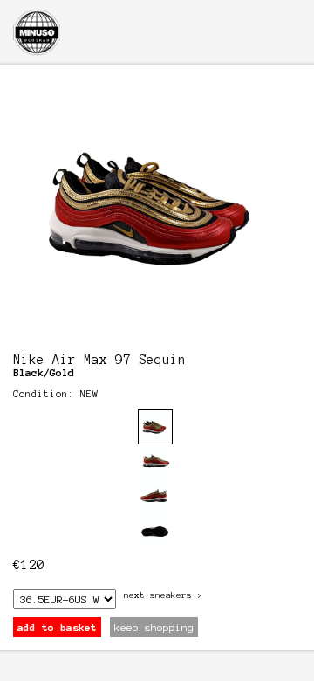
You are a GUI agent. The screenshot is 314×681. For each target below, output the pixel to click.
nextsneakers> (163, 595)
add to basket (57, 627)
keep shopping (154, 627)
